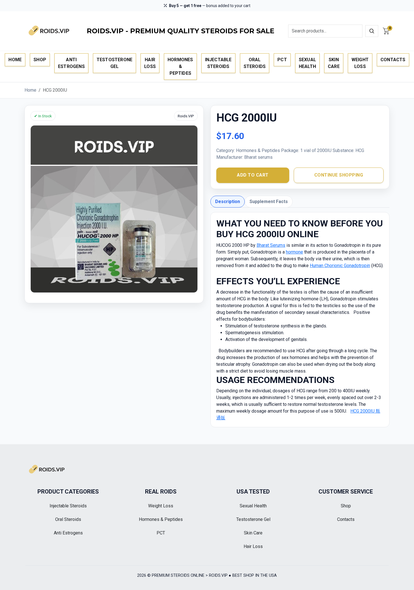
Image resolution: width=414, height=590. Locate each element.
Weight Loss (360, 63)
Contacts (393, 59)
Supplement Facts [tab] (269, 201)
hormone (294, 252)
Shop (40, 59)
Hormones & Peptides (180, 66)
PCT (282, 59)
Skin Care (334, 63)
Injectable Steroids (218, 63)
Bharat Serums (271, 245)
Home (30, 90)
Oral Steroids (255, 63)
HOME (15, 59)
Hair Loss (150, 63)
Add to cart (253, 175)
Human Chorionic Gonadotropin (340, 265)
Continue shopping (338, 175)
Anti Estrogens (71, 63)
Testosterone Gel (114, 63)
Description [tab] (227, 201)
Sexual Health (307, 63)
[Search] (371, 31)
